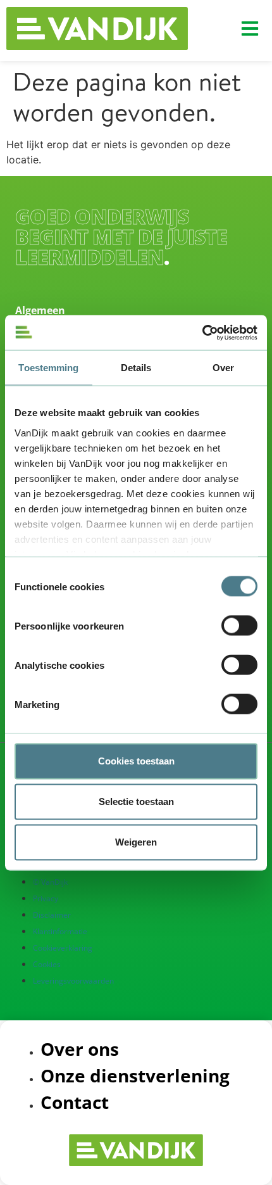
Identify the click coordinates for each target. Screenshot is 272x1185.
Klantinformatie (60, 931)
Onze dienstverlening (135, 1075)
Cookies (47, 964)
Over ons (79, 1049)
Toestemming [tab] (48, 367)
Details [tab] (136, 367)
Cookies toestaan (136, 761)
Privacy (45, 898)
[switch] (239, 626)
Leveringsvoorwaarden (73, 980)
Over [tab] (223, 367)
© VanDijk (50, 882)
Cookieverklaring (62, 947)
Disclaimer (52, 914)
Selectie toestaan (136, 801)
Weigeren (136, 842)
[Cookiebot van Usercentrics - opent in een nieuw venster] (202, 332)
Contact (74, 1102)
